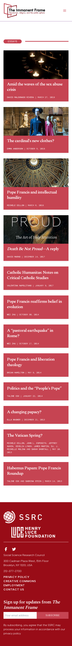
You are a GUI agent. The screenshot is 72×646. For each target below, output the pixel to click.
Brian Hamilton (15, 372)
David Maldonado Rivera (20, 97)
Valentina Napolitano (19, 285)
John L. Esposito (36, 443)
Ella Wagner (13, 419)
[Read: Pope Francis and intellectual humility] (36, 172)
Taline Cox (13, 396)
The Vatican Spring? (24, 435)
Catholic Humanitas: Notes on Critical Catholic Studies (32, 275)
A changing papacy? (24, 412)
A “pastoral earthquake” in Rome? (30, 333)
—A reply (33, 249)
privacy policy (12, 633)
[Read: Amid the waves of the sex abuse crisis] (36, 64)
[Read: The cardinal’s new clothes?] (36, 121)
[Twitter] (14, 549)
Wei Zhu (11, 314)
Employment (14, 585)
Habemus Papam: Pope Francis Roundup (34, 471)
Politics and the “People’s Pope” (34, 388)
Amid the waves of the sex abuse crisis (35, 87)
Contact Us (13, 589)
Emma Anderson (15, 148)
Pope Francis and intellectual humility (32, 195)
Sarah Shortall (40, 449)
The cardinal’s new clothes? (30, 141)
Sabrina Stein (33, 481)
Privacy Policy (16, 577)
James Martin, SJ (43, 446)
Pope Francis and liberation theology (31, 362)
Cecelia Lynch (23, 446)
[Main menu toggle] (65, 10)
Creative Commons (19, 581)
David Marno (13, 256)
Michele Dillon (15, 205)
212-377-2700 (12, 571)
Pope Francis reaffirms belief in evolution (34, 304)
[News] (5, 549)
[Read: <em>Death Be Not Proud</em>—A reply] (36, 229)
